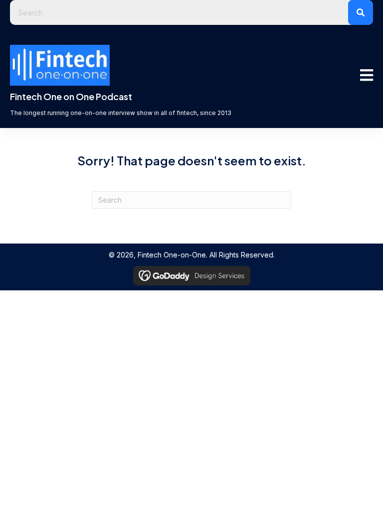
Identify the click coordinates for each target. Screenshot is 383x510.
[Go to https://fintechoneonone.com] (153, 107)
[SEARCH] (360, 12)
